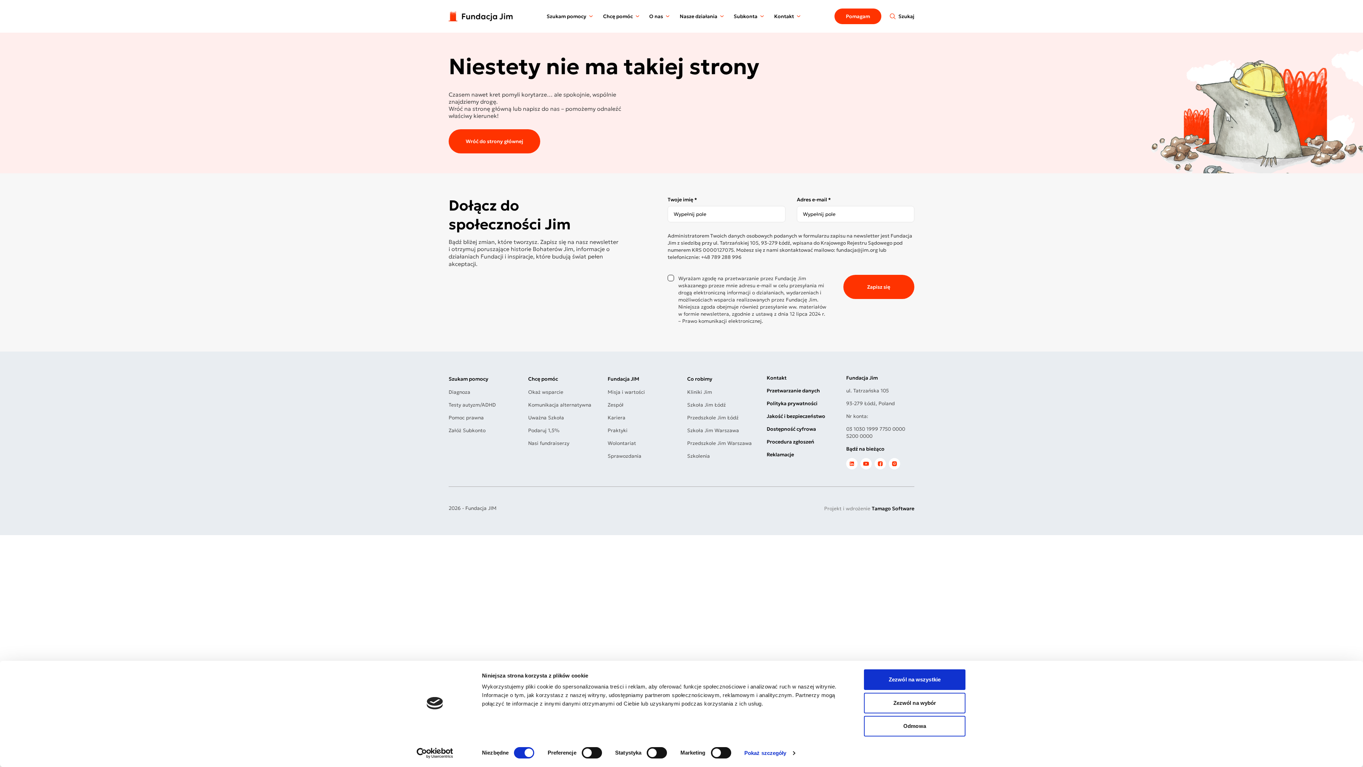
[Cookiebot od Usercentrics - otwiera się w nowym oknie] (435, 753)
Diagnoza (459, 392)
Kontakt (784, 16)
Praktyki (618, 430)
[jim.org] (852, 463)
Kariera (616, 417)
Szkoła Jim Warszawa (713, 430)
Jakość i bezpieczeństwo (796, 416)
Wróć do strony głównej (494, 141)
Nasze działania (698, 16)
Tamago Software (893, 508)
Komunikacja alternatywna (559, 405)
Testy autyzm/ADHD (472, 405)
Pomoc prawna (466, 417)
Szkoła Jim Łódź (706, 405)
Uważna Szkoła (546, 417)
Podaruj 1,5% (543, 430)
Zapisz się (878, 287)
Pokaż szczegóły (765, 753)
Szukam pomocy (566, 16)
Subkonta (745, 16)
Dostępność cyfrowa (791, 429)
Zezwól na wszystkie (915, 679)
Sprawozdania (624, 456)
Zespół (616, 405)
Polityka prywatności (792, 403)
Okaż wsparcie (545, 392)
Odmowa (914, 726)
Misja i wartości (626, 392)
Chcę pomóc (618, 16)
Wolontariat (622, 443)
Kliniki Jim (699, 392)
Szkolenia (698, 456)
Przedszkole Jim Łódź (713, 417)
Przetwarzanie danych (793, 390)
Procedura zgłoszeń (790, 442)
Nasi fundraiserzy (548, 443)
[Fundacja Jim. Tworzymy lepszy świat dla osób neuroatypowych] (481, 16)
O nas (656, 16)
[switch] (592, 752)
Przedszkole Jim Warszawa (719, 443)
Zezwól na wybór (914, 703)
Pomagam (858, 16)
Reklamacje (780, 454)
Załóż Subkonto (467, 430)
